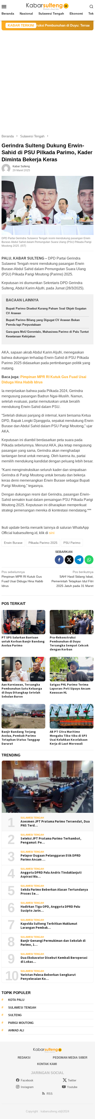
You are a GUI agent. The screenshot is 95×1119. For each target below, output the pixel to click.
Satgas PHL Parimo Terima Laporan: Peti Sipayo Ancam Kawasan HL (70, 688)
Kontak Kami (47, 1064)
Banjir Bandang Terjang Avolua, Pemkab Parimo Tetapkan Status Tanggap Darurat (21, 738)
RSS (50, 1093)
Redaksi (24, 1057)
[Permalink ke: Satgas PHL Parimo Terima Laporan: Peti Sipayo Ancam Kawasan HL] (71, 669)
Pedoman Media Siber (70, 1057)
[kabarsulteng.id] (48, 6)
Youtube (72, 1087)
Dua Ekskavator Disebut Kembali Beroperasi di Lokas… (54, 960)
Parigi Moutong (21, 1023)
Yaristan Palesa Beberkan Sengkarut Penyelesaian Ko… (48, 977)
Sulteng (15, 1015)
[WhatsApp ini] (89, 559)
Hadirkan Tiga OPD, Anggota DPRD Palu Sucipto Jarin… (50, 909)
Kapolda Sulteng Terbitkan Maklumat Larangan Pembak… (49, 926)
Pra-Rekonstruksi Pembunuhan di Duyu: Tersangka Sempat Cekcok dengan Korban (69, 643)
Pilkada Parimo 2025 (42, 542)
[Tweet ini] (69, 559)
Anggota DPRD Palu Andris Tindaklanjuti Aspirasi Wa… (51, 875)
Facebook (27, 1080)
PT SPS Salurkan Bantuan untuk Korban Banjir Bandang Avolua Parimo (23, 641)
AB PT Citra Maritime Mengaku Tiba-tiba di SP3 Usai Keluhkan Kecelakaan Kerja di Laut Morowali (68, 738)
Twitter (72, 1080)
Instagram (27, 1087)
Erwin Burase (13, 542)
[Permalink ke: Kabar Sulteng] (6, 168)
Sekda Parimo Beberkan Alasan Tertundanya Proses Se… (54, 892)
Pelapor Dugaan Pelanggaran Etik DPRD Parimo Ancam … (51, 857)
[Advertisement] (47, 80)
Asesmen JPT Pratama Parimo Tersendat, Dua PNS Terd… (55, 823)
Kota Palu (16, 1000)
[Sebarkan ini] (59, 559)
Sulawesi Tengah (32, 817)
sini (52, 533)
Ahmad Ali (16, 1030)
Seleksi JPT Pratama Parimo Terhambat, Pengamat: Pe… (51, 840)
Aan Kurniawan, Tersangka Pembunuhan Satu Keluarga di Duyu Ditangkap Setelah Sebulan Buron (22, 690)
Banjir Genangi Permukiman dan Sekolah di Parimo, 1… (53, 943)
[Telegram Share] (79, 559)
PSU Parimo (71, 542)
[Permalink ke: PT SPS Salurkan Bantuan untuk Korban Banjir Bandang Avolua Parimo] (23, 622)
